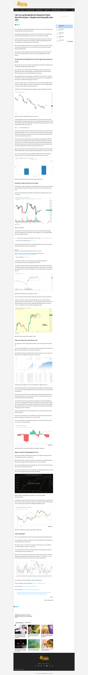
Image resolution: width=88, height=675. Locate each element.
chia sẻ (18, 127)
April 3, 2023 (32, 240)
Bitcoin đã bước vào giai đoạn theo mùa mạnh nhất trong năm (33, 635)
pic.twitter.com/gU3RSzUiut (30, 254)
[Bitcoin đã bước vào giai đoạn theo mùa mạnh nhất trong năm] (34, 629)
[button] (72, 10)
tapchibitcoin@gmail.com (45, 663)
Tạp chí (20, 12)
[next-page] (52, 622)
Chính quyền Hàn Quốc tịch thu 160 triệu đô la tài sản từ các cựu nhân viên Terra (23, 616)
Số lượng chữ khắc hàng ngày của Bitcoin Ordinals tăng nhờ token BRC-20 (46, 635)
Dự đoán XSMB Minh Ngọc (43, 673)
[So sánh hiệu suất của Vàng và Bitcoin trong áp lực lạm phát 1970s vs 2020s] (21, 643)
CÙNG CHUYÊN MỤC (19, 622)
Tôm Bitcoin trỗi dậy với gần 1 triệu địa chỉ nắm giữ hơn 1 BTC (34, 650)
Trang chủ (16, 12)
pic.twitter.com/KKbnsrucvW (46, 238)
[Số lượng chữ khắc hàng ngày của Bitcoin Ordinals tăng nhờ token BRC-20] (47, 629)
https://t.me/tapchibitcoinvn (39, 583)
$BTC (16, 238)
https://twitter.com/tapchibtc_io (30, 586)
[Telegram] (19, 24)
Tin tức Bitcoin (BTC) (24, 12)
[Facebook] (15, 24)
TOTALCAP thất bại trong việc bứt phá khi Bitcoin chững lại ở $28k (32, 594)
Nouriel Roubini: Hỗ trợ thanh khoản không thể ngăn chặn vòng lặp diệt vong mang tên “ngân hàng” (20, 636)
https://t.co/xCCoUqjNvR (19, 254)
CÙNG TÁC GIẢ (28, 622)
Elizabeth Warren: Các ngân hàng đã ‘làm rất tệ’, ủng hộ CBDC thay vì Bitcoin (34, 592)
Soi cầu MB (51, 673)
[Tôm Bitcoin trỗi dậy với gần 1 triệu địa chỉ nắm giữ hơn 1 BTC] (34, 643)
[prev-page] (51, 622)
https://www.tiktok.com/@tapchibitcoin (31, 589)
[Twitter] (17, 24)
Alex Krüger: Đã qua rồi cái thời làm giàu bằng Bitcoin (47, 650)
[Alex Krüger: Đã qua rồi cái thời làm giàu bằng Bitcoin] (47, 643)
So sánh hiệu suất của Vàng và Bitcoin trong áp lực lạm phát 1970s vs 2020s (20, 650)
